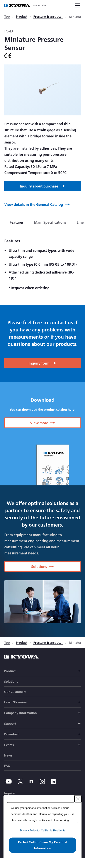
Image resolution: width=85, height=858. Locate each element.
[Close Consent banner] (78, 798)
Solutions (11, 681)
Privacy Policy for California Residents (42, 830)
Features (17, 222)
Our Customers (15, 691)
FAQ (7, 765)
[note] (31, 781)
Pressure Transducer (48, 17)
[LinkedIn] (53, 781)
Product (21, 17)
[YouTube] (8, 781)
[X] (20, 781)
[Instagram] (42, 781)
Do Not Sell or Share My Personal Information (42, 845)
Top (7, 17)
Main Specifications (50, 222)
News (8, 755)
